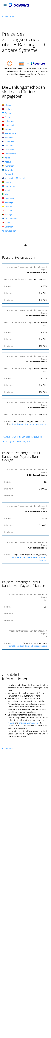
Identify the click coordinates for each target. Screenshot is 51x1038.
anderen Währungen (28, 723)
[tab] (25, 436)
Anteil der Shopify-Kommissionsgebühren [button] (23, 436)
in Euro (10, 723)
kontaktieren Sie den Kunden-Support (29, 424)
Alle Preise (9, 16)
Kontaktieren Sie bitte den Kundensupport (27, 646)
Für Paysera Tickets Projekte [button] (17, 441)
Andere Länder (9, 231)
